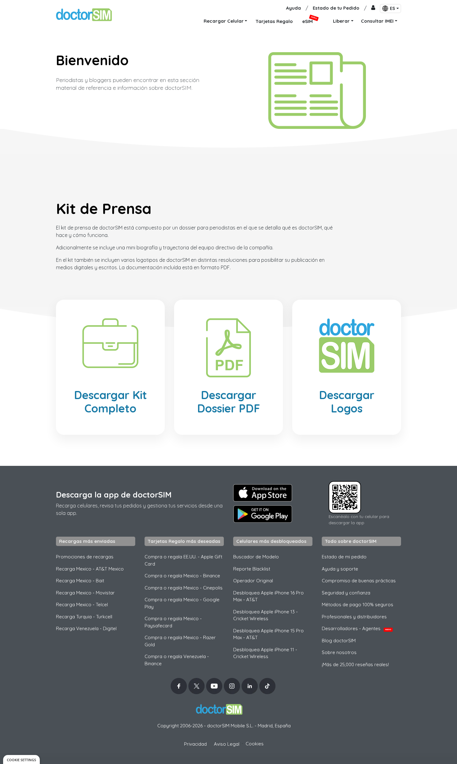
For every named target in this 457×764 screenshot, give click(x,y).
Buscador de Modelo (256, 557)
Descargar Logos (346, 401)
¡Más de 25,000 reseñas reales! (355, 664)
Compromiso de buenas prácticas (359, 581)
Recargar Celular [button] (224, 21)
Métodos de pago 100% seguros (357, 604)
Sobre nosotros (339, 652)
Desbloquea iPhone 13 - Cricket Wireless (265, 615)
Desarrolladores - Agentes (356, 628)
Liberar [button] (341, 21)
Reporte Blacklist (251, 569)
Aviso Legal (226, 744)
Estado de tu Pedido (336, 8)
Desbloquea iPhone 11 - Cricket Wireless (265, 653)
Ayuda (293, 8)
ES (392, 8)
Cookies (255, 744)
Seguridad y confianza (346, 593)
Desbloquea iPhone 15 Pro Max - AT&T (268, 634)
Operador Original (253, 581)
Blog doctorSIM (339, 640)
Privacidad (195, 744)
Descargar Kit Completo (110, 401)
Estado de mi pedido (344, 557)
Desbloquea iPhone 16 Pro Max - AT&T (268, 596)
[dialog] (21, 759)
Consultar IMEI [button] (377, 21)
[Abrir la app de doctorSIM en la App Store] (262, 493)
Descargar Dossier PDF (228, 401)
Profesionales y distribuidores (354, 617)
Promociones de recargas (84, 557)
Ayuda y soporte (340, 569)
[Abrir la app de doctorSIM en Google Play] (262, 514)
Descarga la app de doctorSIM (114, 494)
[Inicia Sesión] (373, 8)
